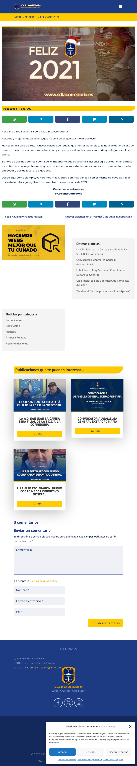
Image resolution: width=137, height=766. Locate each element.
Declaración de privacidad (90, 759)
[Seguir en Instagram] (78, 702)
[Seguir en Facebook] (58, 702)
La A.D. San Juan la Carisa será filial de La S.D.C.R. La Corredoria (39, 422)
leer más (37, 434)
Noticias (11, 331)
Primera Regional (16, 337)
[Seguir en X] (68, 702)
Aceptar (62, 751)
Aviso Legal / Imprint (113, 759)
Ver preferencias (118, 751)
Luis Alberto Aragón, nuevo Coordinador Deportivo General (39, 491)
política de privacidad (43, 580)
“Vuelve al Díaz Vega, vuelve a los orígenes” (103, 291)
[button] (130, 726)
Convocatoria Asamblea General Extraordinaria (97, 420)
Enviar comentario (106, 623)
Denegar (90, 751)
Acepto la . (37, 580)
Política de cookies (67, 759)
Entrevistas (13, 325)
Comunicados (14, 319)
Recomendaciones (17, 343)
